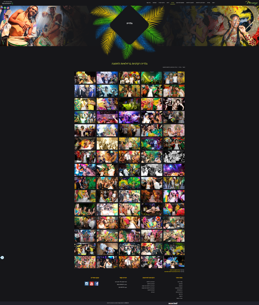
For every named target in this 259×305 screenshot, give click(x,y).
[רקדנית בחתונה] (85, 183)
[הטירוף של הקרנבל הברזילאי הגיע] (151, 156)
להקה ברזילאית (190, 2)
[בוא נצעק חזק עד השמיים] (151, 209)
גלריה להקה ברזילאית (175, 270)
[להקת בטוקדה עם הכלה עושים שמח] (107, 196)
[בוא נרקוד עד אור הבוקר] (129, 248)
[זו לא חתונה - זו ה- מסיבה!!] (107, 262)
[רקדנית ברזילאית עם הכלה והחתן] (151, 183)
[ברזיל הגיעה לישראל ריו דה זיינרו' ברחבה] (129, 209)
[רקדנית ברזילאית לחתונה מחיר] (174, 235)
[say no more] (129, 156)
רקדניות (153, 292)
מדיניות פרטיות (179, 292)
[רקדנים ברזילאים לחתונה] (85, 117)
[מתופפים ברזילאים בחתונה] (85, 248)
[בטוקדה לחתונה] (107, 77)
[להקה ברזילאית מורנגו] (174, 209)
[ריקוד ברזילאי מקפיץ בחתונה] (85, 222)
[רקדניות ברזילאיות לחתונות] (85, 143)
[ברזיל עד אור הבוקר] (151, 130)
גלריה (172, 2)
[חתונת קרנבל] (174, 248)
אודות (208, 2)
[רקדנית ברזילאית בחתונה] (174, 90)
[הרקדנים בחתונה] (129, 104)
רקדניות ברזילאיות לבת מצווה (148, 288)
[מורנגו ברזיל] (174, 77)
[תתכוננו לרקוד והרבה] (151, 117)
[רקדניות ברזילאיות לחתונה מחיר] (85, 262)
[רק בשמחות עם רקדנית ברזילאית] (107, 183)
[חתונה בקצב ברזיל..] (151, 235)
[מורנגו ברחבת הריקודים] (107, 117)
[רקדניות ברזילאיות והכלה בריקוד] (151, 90)
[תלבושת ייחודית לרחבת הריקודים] (85, 169)
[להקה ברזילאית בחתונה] (107, 104)
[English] (7, 7)
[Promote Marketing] (173, 303)
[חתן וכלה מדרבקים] (174, 117)
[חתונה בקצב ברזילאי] (129, 90)
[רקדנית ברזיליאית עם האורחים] (85, 209)
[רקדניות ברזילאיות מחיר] (151, 222)
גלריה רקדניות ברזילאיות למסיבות (172, 271)
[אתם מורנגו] (174, 143)
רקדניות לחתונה (151, 290)
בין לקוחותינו (179, 290)
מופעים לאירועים (180, 2)
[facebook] (96, 284)
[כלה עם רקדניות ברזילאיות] (107, 90)
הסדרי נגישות (179, 298)
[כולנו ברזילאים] (85, 130)
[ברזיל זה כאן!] (151, 169)
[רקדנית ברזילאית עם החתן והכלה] (107, 169)
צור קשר (148, 2)
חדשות (180, 296)
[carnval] (129, 222)
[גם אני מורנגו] (174, 262)
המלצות (154, 2)
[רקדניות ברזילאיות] (251, 3)
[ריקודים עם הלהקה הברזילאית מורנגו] (107, 235)
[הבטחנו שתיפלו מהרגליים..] (107, 248)
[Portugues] (4, 7)
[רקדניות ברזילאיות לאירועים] (129, 143)
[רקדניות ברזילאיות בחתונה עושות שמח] (151, 248)
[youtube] (92, 284)
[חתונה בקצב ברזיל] (85, 104)
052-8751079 (6, 3)
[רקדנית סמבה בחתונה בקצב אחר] (151, 104)
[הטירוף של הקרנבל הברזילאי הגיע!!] (151, 262)
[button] (2, 257)
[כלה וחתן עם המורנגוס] (129, 77)
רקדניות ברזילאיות (200, 2)
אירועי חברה (162, 2)
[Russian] (1, 7)
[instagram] (87, 284)
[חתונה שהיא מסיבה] (151, 77)
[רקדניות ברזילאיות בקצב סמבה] (129, 183)
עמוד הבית (180, 281)
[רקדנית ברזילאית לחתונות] (107, 130)
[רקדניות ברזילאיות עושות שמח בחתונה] (85, 156)
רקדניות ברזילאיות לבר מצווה (148, 286)
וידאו (168, 2)
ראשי (213, 2)
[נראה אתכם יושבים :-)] (174, 169)
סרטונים (180, 286)
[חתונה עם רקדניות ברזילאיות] (85, 90)
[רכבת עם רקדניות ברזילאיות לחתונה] (129, 196)
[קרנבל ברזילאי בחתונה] (129, 117)
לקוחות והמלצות (178, 288)
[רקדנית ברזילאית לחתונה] (174, 196)
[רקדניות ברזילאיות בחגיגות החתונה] (129, 130)
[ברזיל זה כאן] (174, 156)
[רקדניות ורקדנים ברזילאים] (151, 143)
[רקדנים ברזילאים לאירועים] (129, 235)
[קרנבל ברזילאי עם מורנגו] (174, 222)
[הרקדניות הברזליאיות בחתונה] (174, 183)
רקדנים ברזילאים (151, 283)
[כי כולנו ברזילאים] (107, 156)
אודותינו (180, 283)
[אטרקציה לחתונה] (85, 235)
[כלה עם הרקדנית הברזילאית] (85, 196)
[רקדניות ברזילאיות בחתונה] (85, 77)
